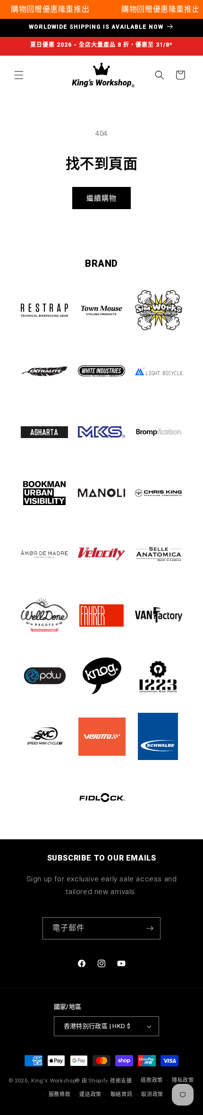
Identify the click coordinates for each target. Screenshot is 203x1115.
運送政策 (90, 1094)
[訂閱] (149, 928)
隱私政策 (183, 1080)
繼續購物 (101, 198)
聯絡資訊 (121, 1094)
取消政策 (152, 1094)
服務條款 (60, 1094)
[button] (18, 75)
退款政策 (152, 1080)
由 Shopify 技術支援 (107, 1080)
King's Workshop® (55, 1080)
